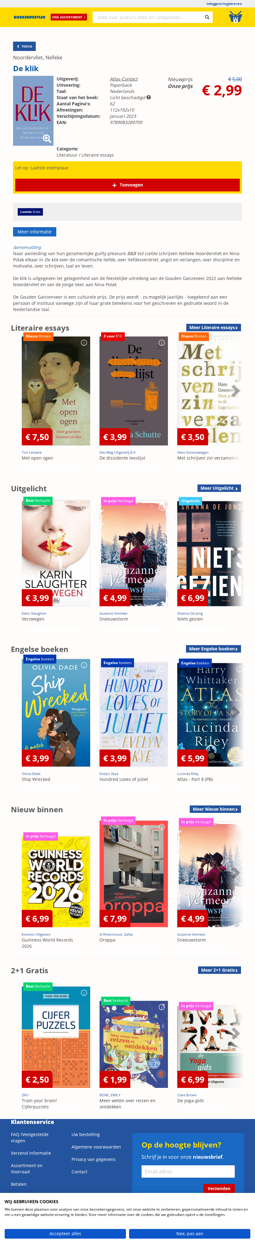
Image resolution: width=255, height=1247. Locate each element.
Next (234, 406)
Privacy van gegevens (94, 1159)
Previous (17, 406)
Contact (79, 1172)
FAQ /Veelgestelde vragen (30, 1137)
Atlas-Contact (123, 79)
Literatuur (67, 155)
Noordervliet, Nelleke (38, 57)
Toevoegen (131, 185)
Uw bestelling (86, 1134)
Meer (212, 327)
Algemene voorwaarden (96, 1147)
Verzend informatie (31, 1153)
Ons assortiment (67, 17)
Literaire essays (97, 155)
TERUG (26, 46)
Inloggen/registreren (224, 3)
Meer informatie (35, 232)
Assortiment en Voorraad (27, 1168)
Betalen (19, 1184)
